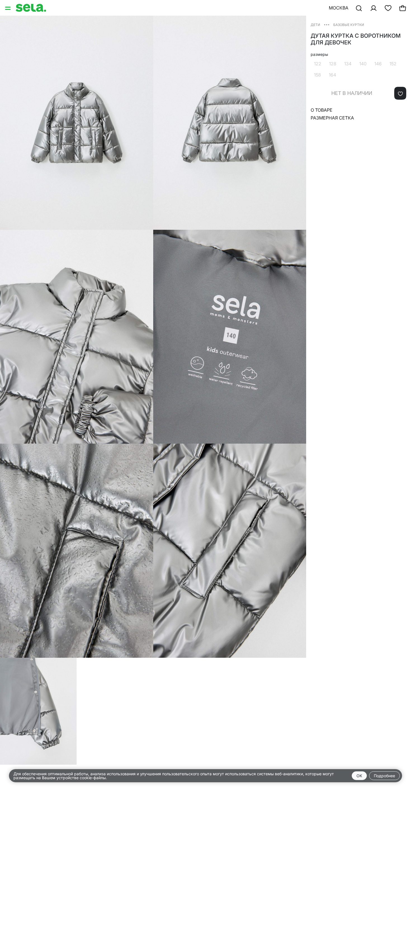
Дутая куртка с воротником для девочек (356, 39)
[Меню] (8, 7)
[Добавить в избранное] (400, 93)
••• (327, 24)
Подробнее (384, 775)
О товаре (321, 110)
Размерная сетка (332, 118)
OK (359, 775)
